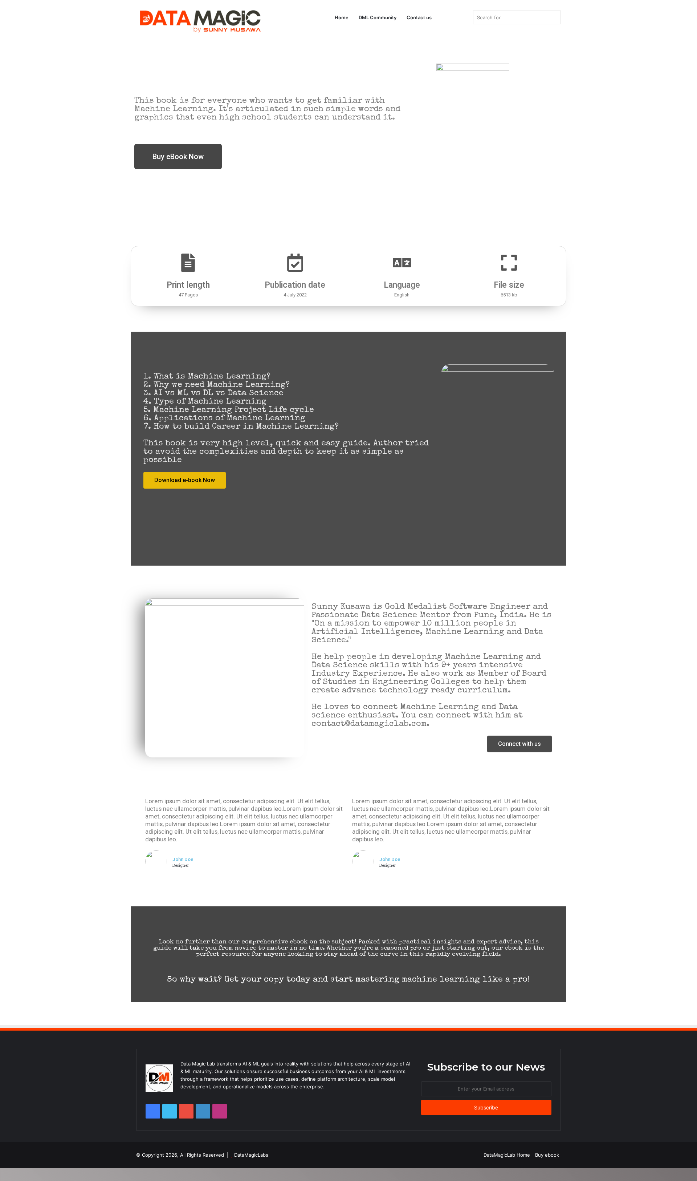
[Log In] (442, 17)
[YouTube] (186, 1111)
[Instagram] (219, 1111)
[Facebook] (153, 1111)
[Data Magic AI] (199, 20)
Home (341, 17)
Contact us (419, 17)
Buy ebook (547, 1155)
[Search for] (553, 17)
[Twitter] (169, 1111)
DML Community (377, 17)
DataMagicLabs (251, 1155)
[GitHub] (203, 1111)
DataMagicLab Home (507, 1155)
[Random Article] (453, 17)
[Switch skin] (463, 17)
